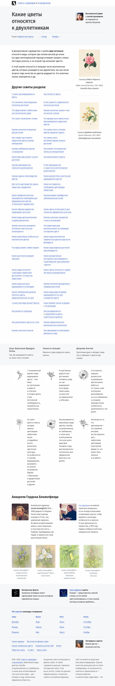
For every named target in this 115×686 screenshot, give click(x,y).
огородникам (44, 3)
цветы (47, 265)
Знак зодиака (75, 590)
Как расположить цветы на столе (25, 322)
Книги (58, 646)
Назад (44, 36)
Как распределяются (52, 311)
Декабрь (15, 622)
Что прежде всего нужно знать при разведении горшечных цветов (56, 121)
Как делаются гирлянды (22, 311)
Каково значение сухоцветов (56, 217)
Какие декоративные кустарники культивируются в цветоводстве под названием (57, 259)
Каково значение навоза (54, 110)
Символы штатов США (44, 646)
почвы (34, 118)
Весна (38, 617)
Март (38, 622)
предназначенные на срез (23, 298)
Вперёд (55, 36)
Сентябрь (87, 622)
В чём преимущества (52, 165)
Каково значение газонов (22, 330)
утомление (26, 118)
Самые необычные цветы (22, 646)
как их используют (53, 220)
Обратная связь (18, 650)
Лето (62, 617)
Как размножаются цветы (54, 157)
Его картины (84, 505)
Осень (86, 617)
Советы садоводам (26, 3)
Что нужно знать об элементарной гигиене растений (54, 141)
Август (62, 632)
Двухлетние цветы (26, 36)
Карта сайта (42, 650)
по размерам (50, 306)
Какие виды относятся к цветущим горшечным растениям (22, 273)
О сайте (31, 650)
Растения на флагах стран (38, 641)
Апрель (39, 627)
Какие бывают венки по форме (57, 303)
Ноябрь (86, 632)
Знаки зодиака (18, 641)
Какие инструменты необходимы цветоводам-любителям (54, 187)
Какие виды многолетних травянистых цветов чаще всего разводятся (57, 239)
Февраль (15, 632)
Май (37, 632)
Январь (15, 627)
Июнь (62, 622)
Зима (14, 617)
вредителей (29, 204)
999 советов (17, 611)
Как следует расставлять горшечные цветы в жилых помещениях (23, 141)
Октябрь (86, 627)
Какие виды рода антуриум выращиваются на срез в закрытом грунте (55, 295)
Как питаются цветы (52, 94)
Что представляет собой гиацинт (25, 247)
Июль (62, 627)
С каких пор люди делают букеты (25, 303)
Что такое (16, 118)
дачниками (18, 662)
